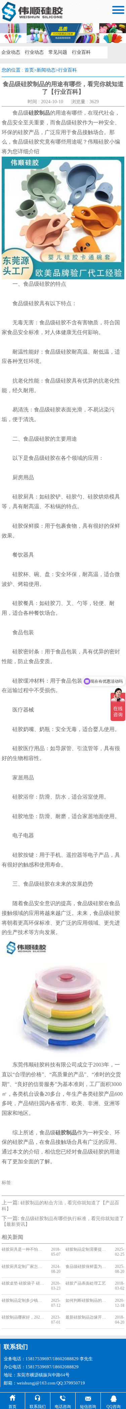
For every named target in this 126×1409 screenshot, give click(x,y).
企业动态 (10, 52)
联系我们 (16, 1346)
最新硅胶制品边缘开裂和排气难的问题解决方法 (88, 1317)
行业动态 (34, 52)
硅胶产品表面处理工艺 (86, 1283)
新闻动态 (46, 70)
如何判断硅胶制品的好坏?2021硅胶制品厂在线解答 (88, 1300)
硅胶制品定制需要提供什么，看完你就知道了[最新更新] (88, 1249)
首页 (29, 70)
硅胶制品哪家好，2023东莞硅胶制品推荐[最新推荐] (24, 1317)
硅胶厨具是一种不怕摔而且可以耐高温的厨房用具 (24, 1249)
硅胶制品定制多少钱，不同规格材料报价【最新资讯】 (24, 1300)
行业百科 (81, 52)
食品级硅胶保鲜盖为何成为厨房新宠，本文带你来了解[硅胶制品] (88, 1266)
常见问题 (57, 52)
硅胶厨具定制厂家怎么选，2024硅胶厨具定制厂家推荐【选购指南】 (24, 1266)
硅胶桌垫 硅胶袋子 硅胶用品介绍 (24, 1283)
